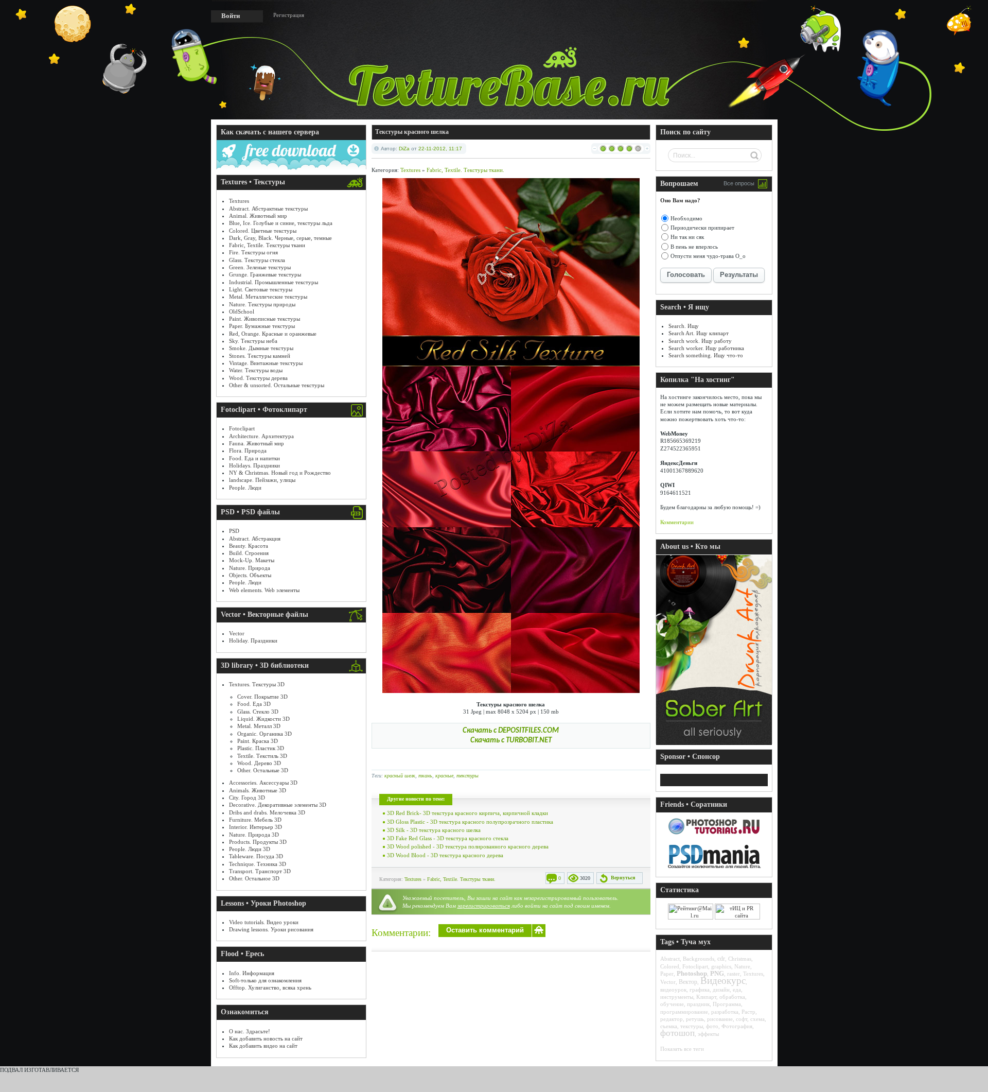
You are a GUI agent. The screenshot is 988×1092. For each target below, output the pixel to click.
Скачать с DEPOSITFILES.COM (511, 731)
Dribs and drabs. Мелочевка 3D (267, 812)
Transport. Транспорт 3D (260, 871)
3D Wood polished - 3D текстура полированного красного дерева (468, 846)
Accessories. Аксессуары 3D (263, 782)
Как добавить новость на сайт (266, 1038)
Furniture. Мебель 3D (255, 820)
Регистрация (288, 15)
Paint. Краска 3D (257, 741)
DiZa (404, 148)
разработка (724, 1012)
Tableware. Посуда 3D (256, 856)
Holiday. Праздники (253, 640)
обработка (732, 997)
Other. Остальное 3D (254, 878)
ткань (425, 775)
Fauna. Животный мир (256, 443)
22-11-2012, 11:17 (440, 148)
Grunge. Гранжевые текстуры (265, 274)
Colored (669, 966)
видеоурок (673, 989)
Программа (727, 1004)
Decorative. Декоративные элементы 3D (277, 805)
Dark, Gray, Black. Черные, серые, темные (280, 238)
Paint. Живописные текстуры (264, 319)
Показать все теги (682, 1049)
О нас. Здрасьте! (249, 1031)
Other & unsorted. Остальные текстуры (276, 385)
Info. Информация (251, 973)
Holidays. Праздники (254, 465)
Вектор (688, 981)
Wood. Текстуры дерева (258, 378)
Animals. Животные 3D (257, 790)
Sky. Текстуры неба (253, 341)
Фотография (736, 1026)
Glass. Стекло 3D (257, 711)
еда (737, 989)
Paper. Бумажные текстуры (262, 326)
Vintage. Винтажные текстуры (266, 363)
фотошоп (677, 1033)
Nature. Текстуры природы (262, 304)
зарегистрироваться (483, 906)
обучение (672, 1004)
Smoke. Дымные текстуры (261, 348)
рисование (720, 1019)
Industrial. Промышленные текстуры (273, 282)
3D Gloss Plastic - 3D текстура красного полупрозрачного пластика (470, 822)
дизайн (721, 989)
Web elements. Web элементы (264, 590)
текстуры (467, 775)
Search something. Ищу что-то (705, 355)
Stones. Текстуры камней (259, 356)
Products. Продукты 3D (258, 842)
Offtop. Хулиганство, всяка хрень (270, 987)
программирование (684, 1012)
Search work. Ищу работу (700, 341)
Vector (236, 633)
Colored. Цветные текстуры (262, 231)
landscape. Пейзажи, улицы (262, 480)
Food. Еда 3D (254, 704)
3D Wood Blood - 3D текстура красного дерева (445, 855)
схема (757, 1019)
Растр (748, 1012)
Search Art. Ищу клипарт (698, 333)
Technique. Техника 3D (257, 864)
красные (444, 775)
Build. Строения (249, 553)
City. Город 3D (247, 797)
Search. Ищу (683, 326)
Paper (667, 973)
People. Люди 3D (249, 849)
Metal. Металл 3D (258, 726)
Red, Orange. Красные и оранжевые (272, 334)
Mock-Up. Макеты (251, 560)
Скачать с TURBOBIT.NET (511, 740)
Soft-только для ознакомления (265, 980)
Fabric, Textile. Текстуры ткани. (465, 170)
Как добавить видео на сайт (263, 1046)
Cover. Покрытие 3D (262, 697)
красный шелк (399, 775)
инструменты (676, 997)
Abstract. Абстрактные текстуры (268, 208)
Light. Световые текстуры (260, 289)
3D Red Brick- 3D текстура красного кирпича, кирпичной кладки (467, 813)
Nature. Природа (249, 568)
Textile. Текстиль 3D (262, 756)
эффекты (708, 1034)
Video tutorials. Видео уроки (263, 922)
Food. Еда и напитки (254, 458)
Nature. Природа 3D (254, 834)
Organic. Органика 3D (264, 734)
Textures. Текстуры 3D (257, 684)
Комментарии (677, 522)
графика (700, 989)
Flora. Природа (248, 450)
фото (712, 1026)
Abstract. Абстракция (254, 538)
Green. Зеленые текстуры (260, 267)
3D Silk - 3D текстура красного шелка (434, 830)
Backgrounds (698, 959)
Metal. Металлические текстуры (268, 296)
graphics (721, 966)
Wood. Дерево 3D (259, 763)
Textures (239, 201)
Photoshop (692, 973)
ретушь (695, 1019)
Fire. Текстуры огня (253, 252)
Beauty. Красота (248, 546)
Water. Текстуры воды (256, 370)
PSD (234, 531)
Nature (742, 966)
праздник (698, 1004)
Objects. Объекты (250, 575)
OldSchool (241, 311)
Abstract (670, 959)
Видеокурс (723, 980)
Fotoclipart (242, 428)
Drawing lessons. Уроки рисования (271, 929)
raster (733, 973)
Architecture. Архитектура (261, 436)
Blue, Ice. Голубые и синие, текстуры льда (280, 223)
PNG (717, 973)
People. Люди (245, 487)
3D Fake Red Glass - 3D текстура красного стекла (447, 838)
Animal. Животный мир (258, 216)
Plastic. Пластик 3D (260, 748)
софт (741, 1019)
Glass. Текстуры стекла (257, 260)
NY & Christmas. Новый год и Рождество (280, 473)
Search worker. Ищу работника (706, 348)
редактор (671, 1019)
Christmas (739, 959)
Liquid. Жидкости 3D (263, 719)
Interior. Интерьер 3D (255, 827)
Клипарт (706, 997)
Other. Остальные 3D (262, 770)
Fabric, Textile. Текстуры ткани (267, 245)
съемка (668, 1026)
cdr (721, 958)
